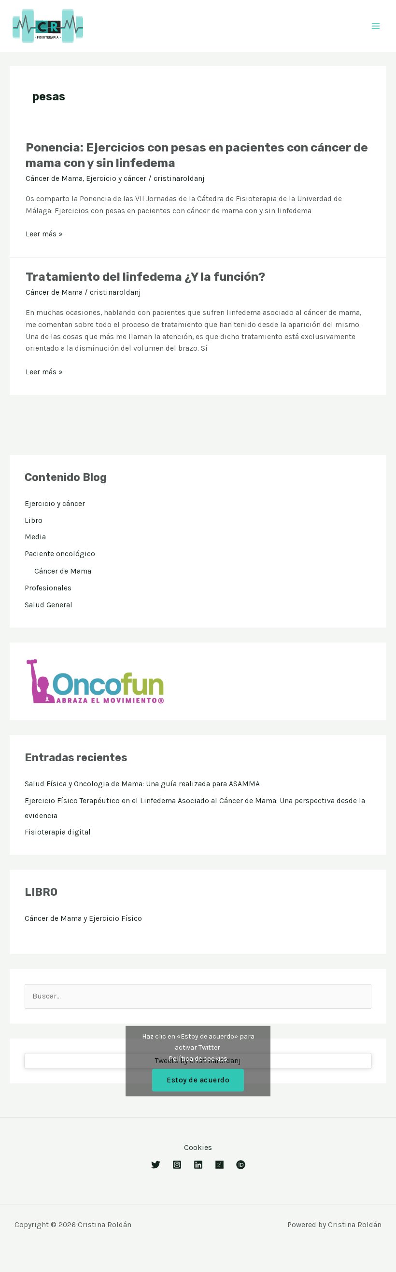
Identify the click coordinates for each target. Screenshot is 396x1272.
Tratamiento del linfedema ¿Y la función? (145, 277)
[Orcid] (240, 1164)
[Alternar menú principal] (376, 25)
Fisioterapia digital (58, 832)
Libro (33, 520)
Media (35, 537)
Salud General (48, 605)
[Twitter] (155, 1164)
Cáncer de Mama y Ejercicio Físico (83, 918)
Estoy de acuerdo (198, 1079)
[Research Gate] (219, 1164)
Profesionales (48, 588)
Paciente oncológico (60, 553)
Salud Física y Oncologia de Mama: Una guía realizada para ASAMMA (142, 784)
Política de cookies (198, 1058)
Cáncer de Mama (54, 178)
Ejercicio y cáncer (116, 178)
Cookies (198, 1147)
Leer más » (44, 234)
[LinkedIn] (198, 1164)
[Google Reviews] (177, 1164)
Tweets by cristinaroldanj (198, 1060)
